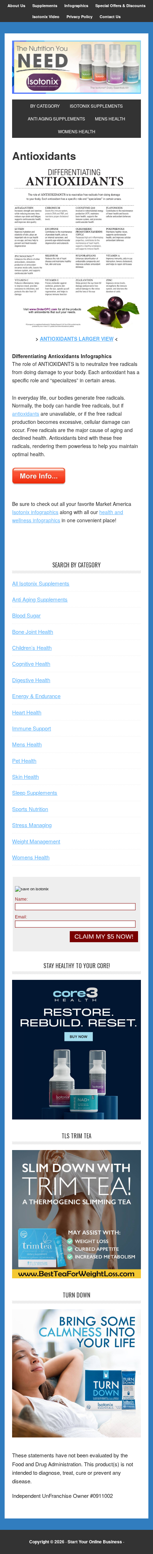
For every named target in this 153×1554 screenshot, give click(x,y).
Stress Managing (32, 825)
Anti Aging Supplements (40, 599)
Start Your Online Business (95, 1541)
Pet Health (24, 760)
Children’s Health (32, 647)
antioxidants (25, 413)
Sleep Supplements (34, 792)
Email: (21, 916)
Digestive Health (31, 680)
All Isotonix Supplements (40, 583)
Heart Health (26, 712)
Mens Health (27, 744)
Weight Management (36, 841)
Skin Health (25, 776)
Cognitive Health (31, 663)
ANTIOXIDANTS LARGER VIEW (77, 338)
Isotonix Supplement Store (76, 67)
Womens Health (30, 857)
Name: (21, 899)
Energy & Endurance (36, 696)
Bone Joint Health (32, 631)
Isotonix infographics (35, 512)
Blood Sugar (26, 615)
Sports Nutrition (30, 809)
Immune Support (31, 728)
